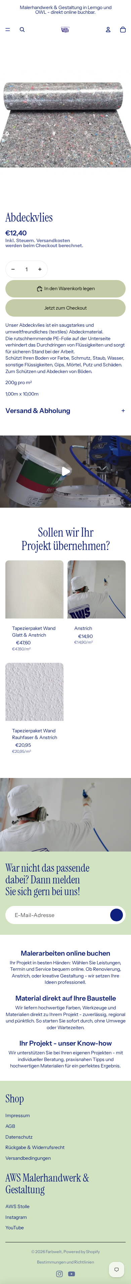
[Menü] (7, 29)
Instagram (16, 1217)
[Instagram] (59, 1274)
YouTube (14, 1228)
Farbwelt (54, 1251)
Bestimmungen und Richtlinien (65, 1262)
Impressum (17, 1115)
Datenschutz (19, 1137)
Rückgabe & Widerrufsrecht (34, 1147)
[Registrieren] (116, 915)
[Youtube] (72, 1274)
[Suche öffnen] (22, 29)
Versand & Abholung (37, 411)
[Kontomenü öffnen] (108, 29)
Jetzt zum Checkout (65, 308)
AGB (10, 1126)
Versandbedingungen (28, 1158)
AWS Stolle (17, 1206)
